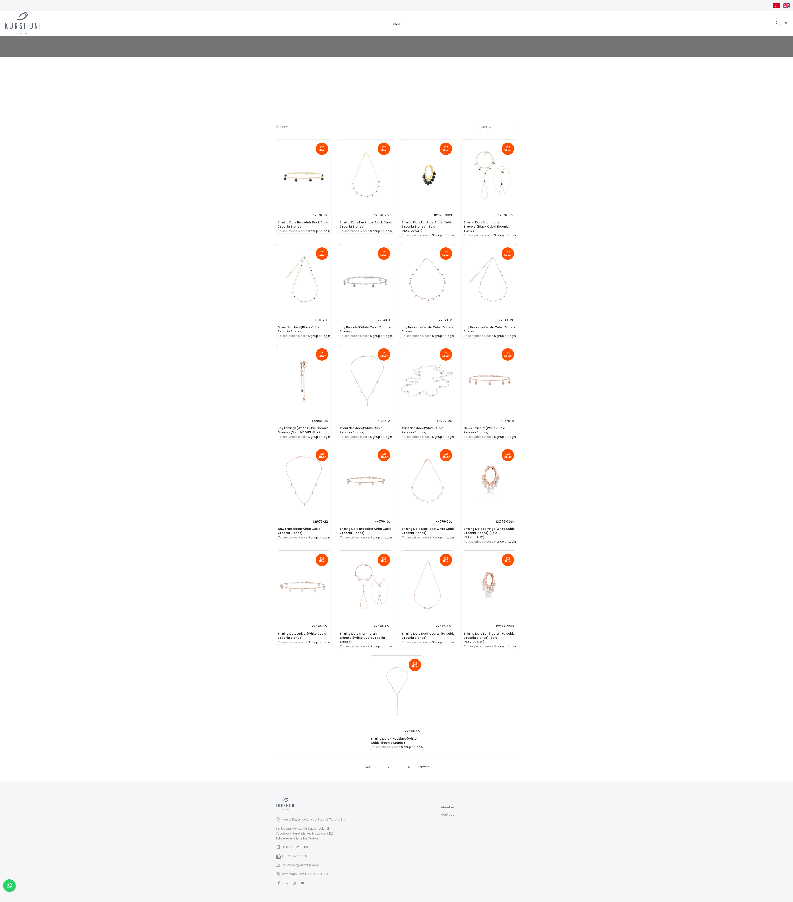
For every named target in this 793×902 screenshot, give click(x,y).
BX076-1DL (320, 215)
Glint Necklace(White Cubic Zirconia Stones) (422, 430)
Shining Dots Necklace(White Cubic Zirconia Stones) (428, 531)
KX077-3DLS (505, 626)
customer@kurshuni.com (301, 865)
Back (367, 767)
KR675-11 (507, 421)
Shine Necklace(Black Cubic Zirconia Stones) (299, 329)
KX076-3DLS (505, 521)
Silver (396, 23)
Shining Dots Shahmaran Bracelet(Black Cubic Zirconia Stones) (486, 226)
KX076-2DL (444, 521)
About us (448, 807)
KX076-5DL (320, 626)
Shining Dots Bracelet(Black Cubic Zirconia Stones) (303, 224)
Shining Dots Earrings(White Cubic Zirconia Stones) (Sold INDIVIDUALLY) (489, 533)
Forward (423, 767)
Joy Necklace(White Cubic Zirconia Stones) (428, 329)
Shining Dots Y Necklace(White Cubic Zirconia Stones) (394, 741)
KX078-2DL (413, 731)
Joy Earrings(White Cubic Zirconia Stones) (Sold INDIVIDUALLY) (303, 430)
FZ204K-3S (320, 421)
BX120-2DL (320, 320)
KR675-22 (320, 521)
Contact (447, 814)
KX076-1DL (382, 521)
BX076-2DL (382, 215)
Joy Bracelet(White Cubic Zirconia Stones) (365, 329)
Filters (284, 127)
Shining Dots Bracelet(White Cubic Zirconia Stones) (365, 531)
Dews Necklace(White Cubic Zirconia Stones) (299, 531)
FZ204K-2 (445, 320)
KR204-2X (444, 421)
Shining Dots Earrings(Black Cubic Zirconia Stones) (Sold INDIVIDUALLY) (427, 226)
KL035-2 (384, 421)
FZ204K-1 (383, 320)
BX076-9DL (506, 215)
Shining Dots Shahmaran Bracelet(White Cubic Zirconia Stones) (362, 638)
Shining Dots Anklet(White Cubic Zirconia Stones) (302, 636)
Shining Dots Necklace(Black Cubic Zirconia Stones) (366, 224)
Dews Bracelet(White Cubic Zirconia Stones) (484, 430)
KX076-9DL (382, 626)
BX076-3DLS (443, 215)
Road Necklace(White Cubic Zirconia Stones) (361, 430)
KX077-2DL (444, 626)
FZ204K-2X (506, 320)
